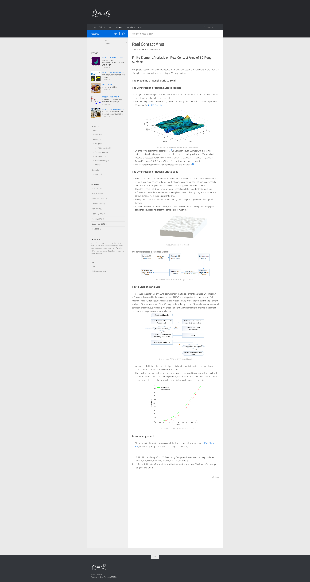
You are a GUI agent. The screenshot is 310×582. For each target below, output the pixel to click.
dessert (93, 254)
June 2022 (96, 188)
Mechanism (147, 33)
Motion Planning (117, 72)
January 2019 (97, 218)
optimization (99, 254)
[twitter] (115, 34)
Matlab (148, 49)
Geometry (117, 243)
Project (119, 27)
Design (97, 143)
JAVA (99, 245)
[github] (123, 34)
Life (109, 27)
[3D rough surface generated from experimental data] (177, 126)
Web (122, 251)
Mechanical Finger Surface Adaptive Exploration (112, 100)
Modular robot (98, 248)
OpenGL (110, 248)
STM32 (97, 251)
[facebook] (119, 34)
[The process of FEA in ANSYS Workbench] (175, 334)
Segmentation (103, 251)
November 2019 (98, 198)
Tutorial (130, 27)
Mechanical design (113, 245)
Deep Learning (109, 243)
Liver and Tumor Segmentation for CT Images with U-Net (113, 62)
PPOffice (114, 577)
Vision (118, 251)
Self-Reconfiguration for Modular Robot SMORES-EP (112, 112)
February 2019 (97, 213)
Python (119, 248)
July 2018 (95, 229)
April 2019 (96, 208)
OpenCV (105, 248)
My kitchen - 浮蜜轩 (109, 87)
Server (96, 174)
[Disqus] (175, 515)
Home (93, 27)
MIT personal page (99, 271)
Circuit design (100, 243)
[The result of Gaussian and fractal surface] (177, 404)
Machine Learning (117, 57)
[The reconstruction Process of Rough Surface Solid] (175, 265)
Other (96, 164)
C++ (93, 242)
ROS (93, 250)
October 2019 (97, 203)
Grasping (94, 245)
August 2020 (97, 193)
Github (102, 27)
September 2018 (98, 223)
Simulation (155, 49)
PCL (114, 248)
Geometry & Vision (101, 147)
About (140, 27)
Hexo (94, 266)
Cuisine (109, 84)
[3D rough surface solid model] (177, 227)
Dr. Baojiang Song (155, 105)
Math (102, 245)
